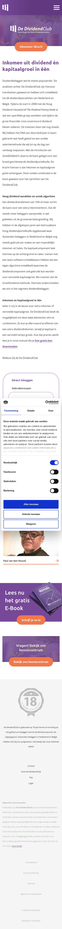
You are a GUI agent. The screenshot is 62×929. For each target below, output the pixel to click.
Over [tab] (50, 410)
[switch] (54, 472)
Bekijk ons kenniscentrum (31, 662)
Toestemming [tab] (11, 410)
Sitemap (31, 883)
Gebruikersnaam (21, 388)
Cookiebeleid (31, 862)
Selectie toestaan (31, 514)
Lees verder (17, 846)
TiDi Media (35, 920)
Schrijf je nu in (31, 620)
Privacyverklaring (31, 873)
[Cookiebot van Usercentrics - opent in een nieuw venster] (45, 402)
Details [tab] (31, 410)
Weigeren (31, 524)
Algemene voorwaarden (31, 894)
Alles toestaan (31, 504)
